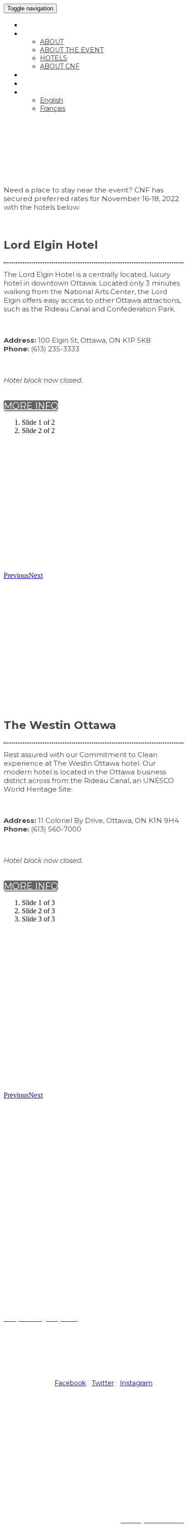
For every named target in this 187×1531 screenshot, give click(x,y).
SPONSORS (42, 74)
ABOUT (35, 33)
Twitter (103, 1383)
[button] (31, 405)
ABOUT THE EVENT (71, 50)
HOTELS (53, 58)
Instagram (136, 1383)
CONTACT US (45, 83)
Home (33, 24)
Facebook (70, 1383)
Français (52, 108)
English (51, 100)
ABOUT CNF (59, 66)
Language (42, 92)
